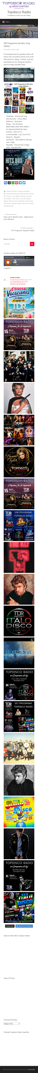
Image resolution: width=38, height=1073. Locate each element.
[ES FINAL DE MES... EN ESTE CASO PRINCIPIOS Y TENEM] (19, 907)
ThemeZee (31, 1069)
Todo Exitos (7, 203)
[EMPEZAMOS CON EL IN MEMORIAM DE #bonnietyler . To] (19, 462)
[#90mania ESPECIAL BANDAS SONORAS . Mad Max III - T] (19, 366)
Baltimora (16, 194)
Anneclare (9, 194)
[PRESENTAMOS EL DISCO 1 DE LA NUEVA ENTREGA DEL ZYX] (19, 812)
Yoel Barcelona (8, 206)
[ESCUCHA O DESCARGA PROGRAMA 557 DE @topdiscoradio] (19, 716)
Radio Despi (29, 201)
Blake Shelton (24, 194)
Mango (6, 201)
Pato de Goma (13, 201)
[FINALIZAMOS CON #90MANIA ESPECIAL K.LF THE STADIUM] (19, 557)
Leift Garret (15, 198)
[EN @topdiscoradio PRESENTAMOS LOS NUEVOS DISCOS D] (19, 684)
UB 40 (24, 203)
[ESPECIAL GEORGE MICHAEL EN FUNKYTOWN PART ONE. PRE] (19, 780)
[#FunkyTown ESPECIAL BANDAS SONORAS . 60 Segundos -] (19, 398)
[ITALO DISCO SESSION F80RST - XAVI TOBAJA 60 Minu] (19, 621)
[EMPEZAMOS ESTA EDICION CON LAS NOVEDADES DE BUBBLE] (19, 843)
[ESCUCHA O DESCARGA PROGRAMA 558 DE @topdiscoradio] (19, 525)
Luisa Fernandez (25, 198)
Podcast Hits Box (11, 191)
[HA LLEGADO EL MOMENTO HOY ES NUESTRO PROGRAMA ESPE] (19, 493)
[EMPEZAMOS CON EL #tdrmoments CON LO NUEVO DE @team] (19, 652)
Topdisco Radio (19, 12)
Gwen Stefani (15, 196)
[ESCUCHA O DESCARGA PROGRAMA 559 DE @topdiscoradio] (19, 334)
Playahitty (22, 201)
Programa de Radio (24, 191)
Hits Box (23, 196)
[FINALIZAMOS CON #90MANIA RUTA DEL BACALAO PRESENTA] (19, 748)
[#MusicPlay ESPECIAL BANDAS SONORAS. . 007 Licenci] (19, 430)
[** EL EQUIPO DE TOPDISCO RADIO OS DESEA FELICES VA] (19, 302)
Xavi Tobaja (29, 203)
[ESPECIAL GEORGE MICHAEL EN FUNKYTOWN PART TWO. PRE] (19, 589)
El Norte (8, 196)
